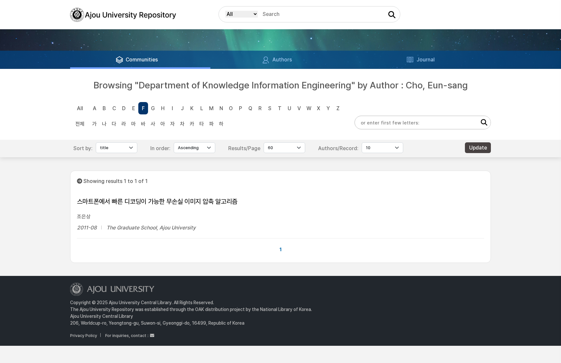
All (80, 108)
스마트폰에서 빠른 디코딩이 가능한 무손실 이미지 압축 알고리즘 (157, 201)
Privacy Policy (83, 335)
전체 (79, 124)
